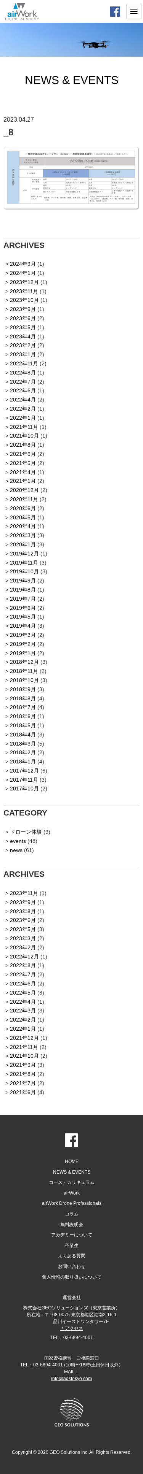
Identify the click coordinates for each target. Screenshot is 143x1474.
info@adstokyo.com (71, 1378)
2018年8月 (23, 698)
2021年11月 (24, 427)
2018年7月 (23, 707)
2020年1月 (23, 544)
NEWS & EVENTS (71, 1172)
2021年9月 (23, 1065)
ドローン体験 (26, 832)
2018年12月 (24, 662)
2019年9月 (23, 581)
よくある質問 (71, 1255)
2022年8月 (23, 373)
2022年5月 (23, 993)
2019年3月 (23, 635)
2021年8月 (23, 445)
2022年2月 (23, 409)
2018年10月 (24, 680)
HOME (72, 1161)
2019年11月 (24, 563)
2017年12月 (24, 771)
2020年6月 (23, 508)
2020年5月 (23, 517)
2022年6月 (23, 390)
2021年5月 (23, 463)
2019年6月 (23, 608)
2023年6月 (23, 318)
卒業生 (72, 1245)
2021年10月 (24, 436)
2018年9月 (23, 689)
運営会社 (72, 1297)
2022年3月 (23, 1011)
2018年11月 (24, 671)
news (16, 850)
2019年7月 (23, 599)
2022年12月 (24, 957)
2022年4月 (23, 400)
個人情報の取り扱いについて (71, 1277)
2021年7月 (23, 1083)
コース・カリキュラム (72, 1182)
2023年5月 (23, 327)
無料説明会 (71, 1224)
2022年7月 (23, 382)
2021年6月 (23, 454)
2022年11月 (24, 363)
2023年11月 (24, 291)
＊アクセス (71, 1328)
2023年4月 (23, 336)
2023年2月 (23, 345)
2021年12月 (24, 1038)
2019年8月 (23, 590)
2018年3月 (23, 744)
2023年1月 (23, 354)
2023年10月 (24, 300)
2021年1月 (23, 481)
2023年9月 (23, 309)
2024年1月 (23, 273)
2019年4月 (23, 626)
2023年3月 (23, 938)
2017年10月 (24, 788)
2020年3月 (23, 535)
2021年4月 (23, 472)
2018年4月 (23, 734)
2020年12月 (24, 490)
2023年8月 (23, 911)
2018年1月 (23, 761)
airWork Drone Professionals (71, 1203)
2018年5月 (23, 725)
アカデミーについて (71, 1235)
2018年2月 (23, 752)
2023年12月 (24, 282)
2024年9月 (23, 264)
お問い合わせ (71, 1266)
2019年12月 (24, 554)
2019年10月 (24, 571)
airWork (72, 1193)
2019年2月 (23, 644)
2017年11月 (24, 780)
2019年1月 (23, 653)
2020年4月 (23, 526)
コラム (72, 1214)
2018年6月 (23, 716)
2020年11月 (24, 499)
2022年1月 (23, 418)
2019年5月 (23, 617)
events (18, 841)
